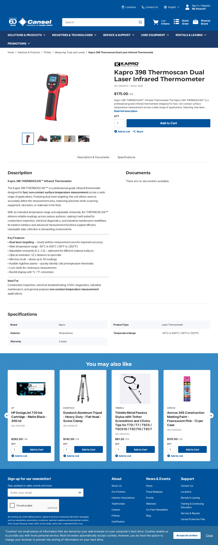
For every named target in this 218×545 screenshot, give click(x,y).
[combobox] (103, 22)
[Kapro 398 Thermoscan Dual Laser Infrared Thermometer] (28, 139)
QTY (116, 116)
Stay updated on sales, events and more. (30, 485)
